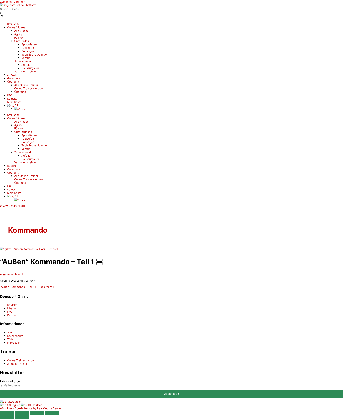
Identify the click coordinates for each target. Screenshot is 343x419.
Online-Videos (16, 27)
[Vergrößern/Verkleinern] (7, 413)
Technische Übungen (34, 54)
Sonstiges (27, 51)
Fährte (18, 37)
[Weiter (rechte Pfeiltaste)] (22, 417)
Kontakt (12, 98)
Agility (18, 34)
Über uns (13, 81)
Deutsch (16, 401)
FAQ (9, 95)
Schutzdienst (22, 61)
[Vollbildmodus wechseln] (22, 413)
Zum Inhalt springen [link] (12, 1)
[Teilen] (37, 413)
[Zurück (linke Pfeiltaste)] (7, 417)
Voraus (25, 58)
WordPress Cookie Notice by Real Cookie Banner (31, 408)
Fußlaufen (27, 47)
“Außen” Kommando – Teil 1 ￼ (51, 261)
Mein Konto (14, 102)
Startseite (13, 24)
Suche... (5, 9)
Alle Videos (21, 30)
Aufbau (25, 64)
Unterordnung (23, 41)
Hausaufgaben (30, 68)
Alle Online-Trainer (26, 85)
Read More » (27, 286)
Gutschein (13, 78)
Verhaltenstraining (26, 71)
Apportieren (29, 44)
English (16, 405)
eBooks (12, 75)
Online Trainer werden (28, 88)
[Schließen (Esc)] (52, 413)
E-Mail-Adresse (10, 381)
